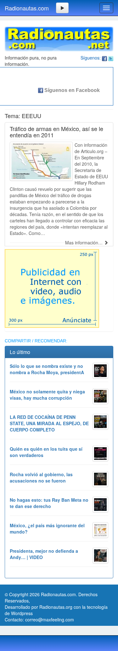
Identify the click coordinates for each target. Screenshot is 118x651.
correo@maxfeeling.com (49, 619)
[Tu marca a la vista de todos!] (52, 287)
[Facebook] (104, 57)
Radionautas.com (27, 8)
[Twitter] (110, 57)
